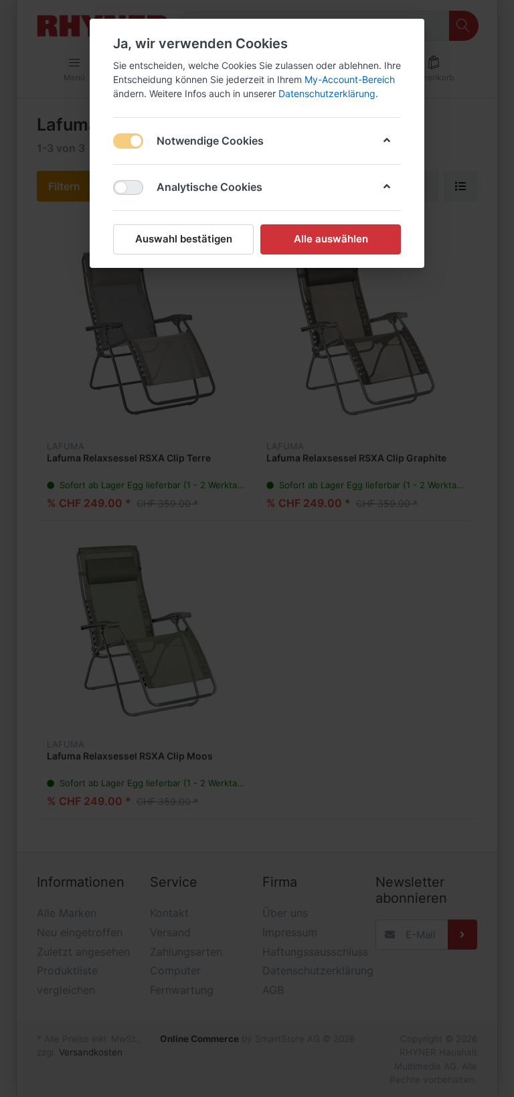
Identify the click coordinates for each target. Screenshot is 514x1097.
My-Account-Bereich (350, 79)
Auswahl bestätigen (183, 238)
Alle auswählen (331, 238)
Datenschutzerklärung (326, 93)
